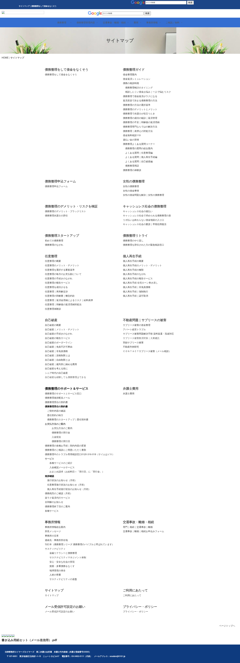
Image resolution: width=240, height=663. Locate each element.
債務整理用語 (132, 165)
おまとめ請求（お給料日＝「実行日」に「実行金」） (76, 471)
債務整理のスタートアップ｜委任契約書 (67, 419)
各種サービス (52, 510)
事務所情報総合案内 (55, 527)
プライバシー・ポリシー (135, 611)
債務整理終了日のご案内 (57, 506)
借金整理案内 (130, 74)
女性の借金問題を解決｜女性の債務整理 (143, 194)
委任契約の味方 (55, 415)
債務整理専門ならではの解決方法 (140, 126)
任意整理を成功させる (56, 287)
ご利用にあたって (132, 595)
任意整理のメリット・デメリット (62, 265)
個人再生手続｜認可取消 (135, 295)
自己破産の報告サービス (57, 338)
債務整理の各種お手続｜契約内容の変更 (65, 445)
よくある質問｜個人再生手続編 (141, 157)
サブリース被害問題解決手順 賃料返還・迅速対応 (148, 333)
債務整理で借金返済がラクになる (140, 96)
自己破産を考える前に (56, 368)
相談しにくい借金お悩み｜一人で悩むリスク (148, 91)
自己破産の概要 (53, 325)
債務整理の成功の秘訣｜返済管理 (140, 117)
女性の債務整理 (131, 186)
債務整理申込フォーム (56, 186)
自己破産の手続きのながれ (58, 333)
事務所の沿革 (52, 535)
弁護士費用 (128, 393)
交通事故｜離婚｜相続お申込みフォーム (143, 531)
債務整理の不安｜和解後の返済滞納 (141, 122)
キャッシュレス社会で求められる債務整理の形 (147, 215)
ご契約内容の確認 (56, 410)
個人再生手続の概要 (133, 260)
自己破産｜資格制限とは (57, 355)
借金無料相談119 (132, 135)
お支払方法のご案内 (62, 428)
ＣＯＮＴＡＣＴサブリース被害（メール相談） (147, 351)
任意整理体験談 (53, 308)
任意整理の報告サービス (57, 282)
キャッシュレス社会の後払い (138, 211)
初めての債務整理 (54, 240)
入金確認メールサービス (62, 467)
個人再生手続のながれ (134, 274)
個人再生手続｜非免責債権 (136, 287)
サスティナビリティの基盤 (63, 579)
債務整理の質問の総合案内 (139, 148)
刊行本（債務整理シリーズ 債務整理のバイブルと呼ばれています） (79, 544)
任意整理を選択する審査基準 (60, 269)
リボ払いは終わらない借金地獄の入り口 (143, 219)
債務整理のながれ (54, 244)
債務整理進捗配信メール (57, 397)
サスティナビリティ (55, 548)
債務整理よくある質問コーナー (139, 143)
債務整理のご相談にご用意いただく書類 (65, 449)
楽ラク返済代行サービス (57, 497)
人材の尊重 (55, 574)
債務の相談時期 (131, 83)
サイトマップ (52, 595)
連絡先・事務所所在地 (56, 540)
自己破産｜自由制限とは (57, 359)
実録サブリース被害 (133, 342)
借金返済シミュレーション (136, 78)
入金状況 (56, 436)
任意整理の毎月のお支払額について (63, 274)
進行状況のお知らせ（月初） (62, 480)
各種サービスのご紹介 (60, 462)
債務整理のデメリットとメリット (140, 109)
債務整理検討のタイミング (139, 87)
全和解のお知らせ (54, 502)
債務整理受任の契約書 (56, 402)
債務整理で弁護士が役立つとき (139, 113)
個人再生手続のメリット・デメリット (142, 265)
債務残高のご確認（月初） (58, 493)
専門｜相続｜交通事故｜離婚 (138, 527)
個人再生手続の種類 (133, 269)
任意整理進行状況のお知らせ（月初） (66, 484)
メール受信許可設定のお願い (60, 611)
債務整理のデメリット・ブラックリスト (65, 211)
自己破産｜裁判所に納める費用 (61, 364)
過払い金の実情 (131, 139)
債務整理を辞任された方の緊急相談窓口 (143, 244)
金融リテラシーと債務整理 (63, 552)
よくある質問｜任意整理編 (139, 152)
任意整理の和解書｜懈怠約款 (60, 295)
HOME (5, 57)
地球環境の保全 (57, 570)
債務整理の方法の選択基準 (136, 104)
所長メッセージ (53, 531)
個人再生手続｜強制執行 (135, 291)
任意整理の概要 (53, 260)
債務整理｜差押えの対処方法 (138, 131)
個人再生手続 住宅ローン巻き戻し (140, 282)
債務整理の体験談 (132, 170)
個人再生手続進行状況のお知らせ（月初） (69, 489)
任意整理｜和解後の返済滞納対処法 (63, 304)
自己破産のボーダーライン (58, 342)
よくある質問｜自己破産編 (139, 161)
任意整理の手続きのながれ (58, 278)
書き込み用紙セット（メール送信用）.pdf (29, 640)
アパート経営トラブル (134, 329)
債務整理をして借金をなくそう (61, 74)
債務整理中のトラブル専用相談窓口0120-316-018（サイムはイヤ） (79, 454)
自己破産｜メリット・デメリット (62, 329)
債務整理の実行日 (61, 441)
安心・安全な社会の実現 (62, 561)
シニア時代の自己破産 (56, 372)
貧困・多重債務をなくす (62, 566)
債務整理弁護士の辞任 (56, 215)
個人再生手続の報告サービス (138, 278)
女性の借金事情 (131, 190)
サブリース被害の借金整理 (136, 325)
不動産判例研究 (131, 346)
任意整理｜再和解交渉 (56, 291)
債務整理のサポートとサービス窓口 (63, 393)
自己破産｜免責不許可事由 (58, 346)
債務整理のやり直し (133, 240)
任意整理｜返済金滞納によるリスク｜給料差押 (69, 300)
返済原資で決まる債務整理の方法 (140, 100)
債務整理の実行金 (61, 432)
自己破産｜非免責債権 (56, 351)
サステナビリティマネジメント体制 (67, 557)
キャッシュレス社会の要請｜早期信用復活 (144, 224)
